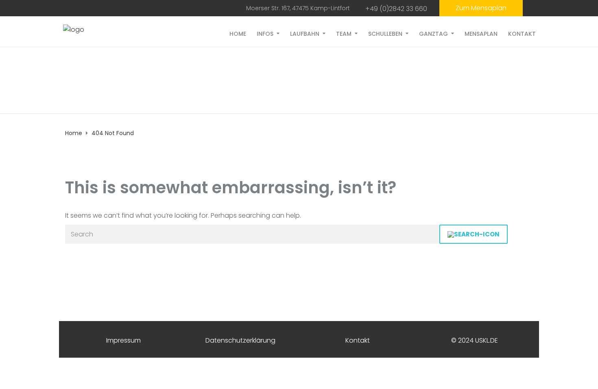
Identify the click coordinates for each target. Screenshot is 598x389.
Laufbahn (304, 33)
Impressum (123, 340)
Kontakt (522, 33)
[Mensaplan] (481, 8)
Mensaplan (481, 33)
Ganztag (433, 33)
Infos (265, 33)
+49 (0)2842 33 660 (396, 8)
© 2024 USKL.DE (474, 340)
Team (343, 33)
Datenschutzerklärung (240, 340)
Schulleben (385, 33)
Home (237, 33)
